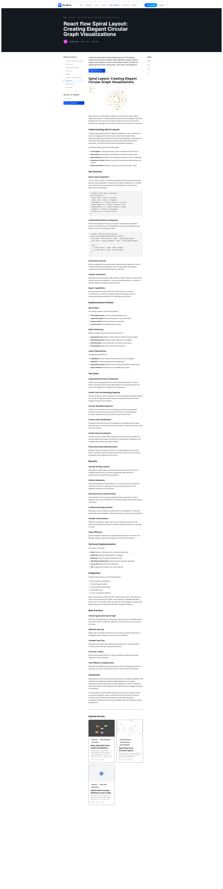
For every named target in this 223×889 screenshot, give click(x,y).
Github (134, 5)
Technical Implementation (73, 77)
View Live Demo (97, 70)
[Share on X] (149, 65)
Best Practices (70, 84)
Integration (69, 81)
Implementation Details (72, 67)
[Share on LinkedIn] (149, 60)
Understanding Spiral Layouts (74, 61)
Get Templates (151, 5)
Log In (162, 5)
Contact (97, 5)
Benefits (68, 74)
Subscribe (74, 103)
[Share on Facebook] (149, 69)
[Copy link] (149, 73)
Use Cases (69, 71)
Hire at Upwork (114, 5)
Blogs (81, 5)
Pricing (104, 5)
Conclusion (69, 87)
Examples (89, 5)
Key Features (69, 64)
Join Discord (125, 5)
